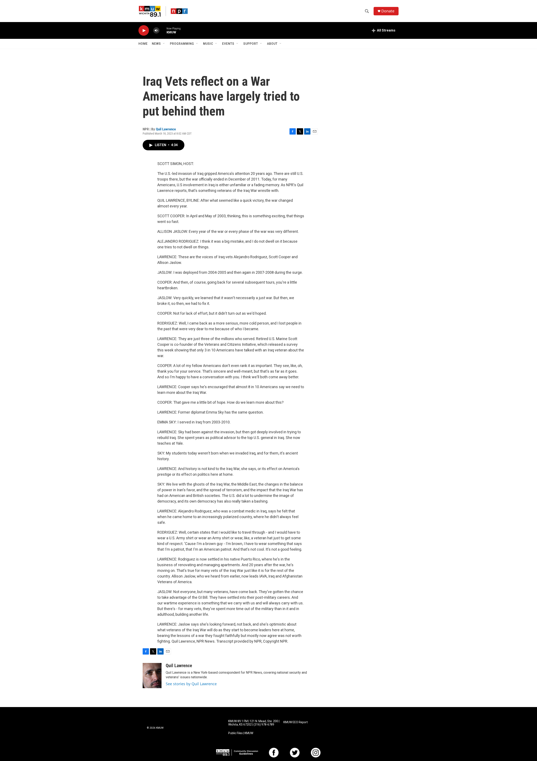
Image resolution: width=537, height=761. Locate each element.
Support (250, 43)
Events (228, 43)
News (156, 43)
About (272, 43)
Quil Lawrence (166, 129)
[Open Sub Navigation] (164, 43)
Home (143, 43)
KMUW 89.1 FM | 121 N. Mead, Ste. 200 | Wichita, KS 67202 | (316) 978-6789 (253, 723)
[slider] (163, 30)
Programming (182, 43)
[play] (143, 30)
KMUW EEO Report (295, 722)
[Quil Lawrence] (152, 675)
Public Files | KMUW (240, 733)
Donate (387, 11)
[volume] (156, 30)
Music (208, 43)
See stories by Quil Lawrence (191, 683)
